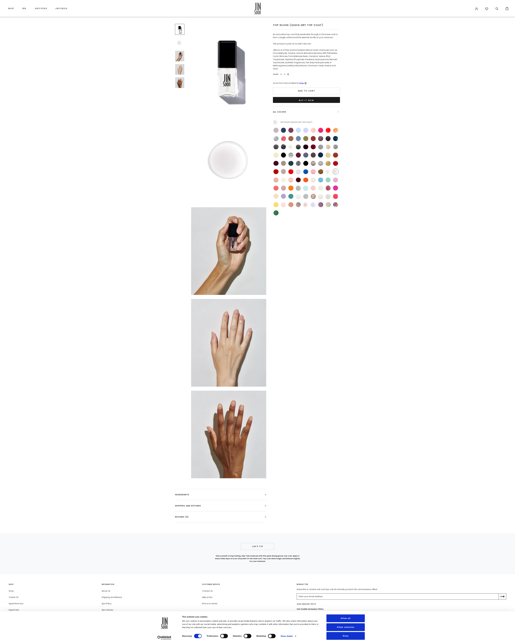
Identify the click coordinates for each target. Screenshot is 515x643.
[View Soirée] (283, 147)
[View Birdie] (283, 196)
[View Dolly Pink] (313, 172)
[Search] (497, 8)
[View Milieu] (283, 163)
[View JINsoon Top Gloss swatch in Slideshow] (179, 42)
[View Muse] (291, 180)
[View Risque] (306, 147)
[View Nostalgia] (276, 180)
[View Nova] (336, 130)
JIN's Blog (60, 9)
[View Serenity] (276, 130)
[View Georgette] (276, 155)
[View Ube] (336, 180)
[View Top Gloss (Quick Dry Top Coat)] (336, 172)
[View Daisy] (336, 205)
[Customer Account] (476, 8)
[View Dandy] (306, 155)
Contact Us (207, 591)
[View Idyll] (336, 155)
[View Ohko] (298, 205)
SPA (24, 8)
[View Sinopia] (276, 188)
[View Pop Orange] (291, 172)
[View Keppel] (328, 180)
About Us (106, 591)
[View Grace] (298, 188)
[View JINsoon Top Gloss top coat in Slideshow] (179, 29)
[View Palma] (276, 213)
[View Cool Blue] (306, 172)
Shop (11, 591)
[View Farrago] (328, 139)
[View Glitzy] (321, 163)
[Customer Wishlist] (486, 8)
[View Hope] (291, 188)
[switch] (224, 636)
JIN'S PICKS (40, 9)
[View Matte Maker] (291, 147)
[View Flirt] (321, 130)
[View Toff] (313, 155)
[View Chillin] (276, 196)
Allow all (346, 618)
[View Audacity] (298, 180)
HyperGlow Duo (16, 603)
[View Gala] (321, 172)
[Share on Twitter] (284, 74)
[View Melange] (291, 155)
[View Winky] (336, 196)
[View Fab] (328, 188)
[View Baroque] (328, 163)
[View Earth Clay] (291, 139)
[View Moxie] (283, 188)
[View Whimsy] (306, 130)
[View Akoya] (321, 196)
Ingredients (182, 494)
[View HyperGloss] (313, 205)
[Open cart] (507, 8)
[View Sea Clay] (298, 139)
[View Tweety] (276, 205)
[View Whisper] (313, 130)
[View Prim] (328, 196)
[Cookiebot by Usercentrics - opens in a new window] (164, 638)
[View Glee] (321, 139)
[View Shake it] (298, 163)
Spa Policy (106, 603)
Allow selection (345, 627)
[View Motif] (336, 147)
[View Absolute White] (298, 196)
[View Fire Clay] (313, 139)
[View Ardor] (336, 163)
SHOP (10, 9)
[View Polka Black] (276, 147)
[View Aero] (321, 180)
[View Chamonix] (283, 155)
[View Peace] (306, 188)
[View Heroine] (298, 155)
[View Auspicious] (321, 147)
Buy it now (306, 100)
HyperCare (14, 610)
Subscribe (504, 596)
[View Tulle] (283, 180)
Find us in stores (209, 603)
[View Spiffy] (313, 196)
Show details (287, 636)
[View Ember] (291, 130)
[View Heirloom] (336, 139)
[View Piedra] (328, 205)
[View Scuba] (291, 196)
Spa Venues (107, 610)
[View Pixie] (313, 188)
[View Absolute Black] (306, 163)
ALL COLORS (279, 112)
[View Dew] (321, 188)
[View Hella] (336, 188)
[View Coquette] (313, 147)
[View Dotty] (291, 205)
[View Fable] (276, 163)
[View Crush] (328, 130)
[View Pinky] (283, 205)
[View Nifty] (313, 163)
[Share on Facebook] (281, 74)
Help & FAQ (207, 597)
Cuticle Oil (13, 597)
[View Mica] (298, 147)
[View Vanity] (276, 172)
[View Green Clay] (306, 139)
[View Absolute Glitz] (306, 196)
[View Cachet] (328, 155)
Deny (345, 636)
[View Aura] (283, 139)
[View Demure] (283, 172)
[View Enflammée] (306, 180)
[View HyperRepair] (306, 205)
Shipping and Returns (188, 505)
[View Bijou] (328, 147)
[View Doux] (313, 180)
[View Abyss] (291, 163)
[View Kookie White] (298, 172)
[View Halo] (276, 139)
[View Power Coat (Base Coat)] (328, 172)
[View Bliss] (298, 130)
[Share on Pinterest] (288, 74)
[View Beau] (320, 155)
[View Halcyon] (283, 130)
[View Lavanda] (321, 205)
